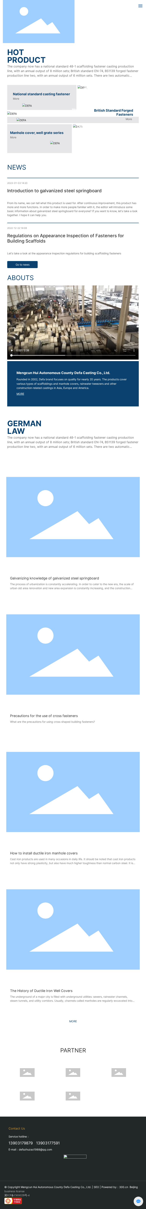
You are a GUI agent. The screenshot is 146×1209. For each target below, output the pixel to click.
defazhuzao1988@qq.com (35, 1149)
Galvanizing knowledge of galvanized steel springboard (54, 578)
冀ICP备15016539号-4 (16, 1195)
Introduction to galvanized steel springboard (54, 190)
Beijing (134, 1187)
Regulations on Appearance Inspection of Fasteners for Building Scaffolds (65, 238)
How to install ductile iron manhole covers (44, 853)
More (16, 98)
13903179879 (21, 1143)
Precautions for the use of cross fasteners (44, 716)
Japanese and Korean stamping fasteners (100, 90)
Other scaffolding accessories (102, 127)
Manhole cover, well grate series (36, 133)
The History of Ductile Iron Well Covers (41, 991)
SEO (96, 1187)
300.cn (123, 1187)
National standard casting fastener (41, 94)
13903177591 (48, 1143)
